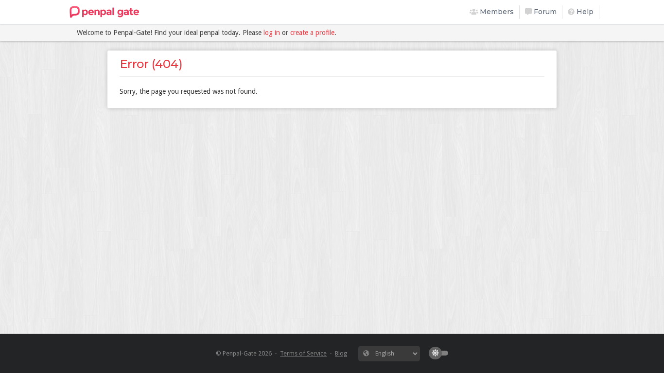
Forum (544, 11)
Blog (341, 353)
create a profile (312, 32)
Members (496, 11)
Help (584, 11)
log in (271, 32)
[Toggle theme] (441, 353)
